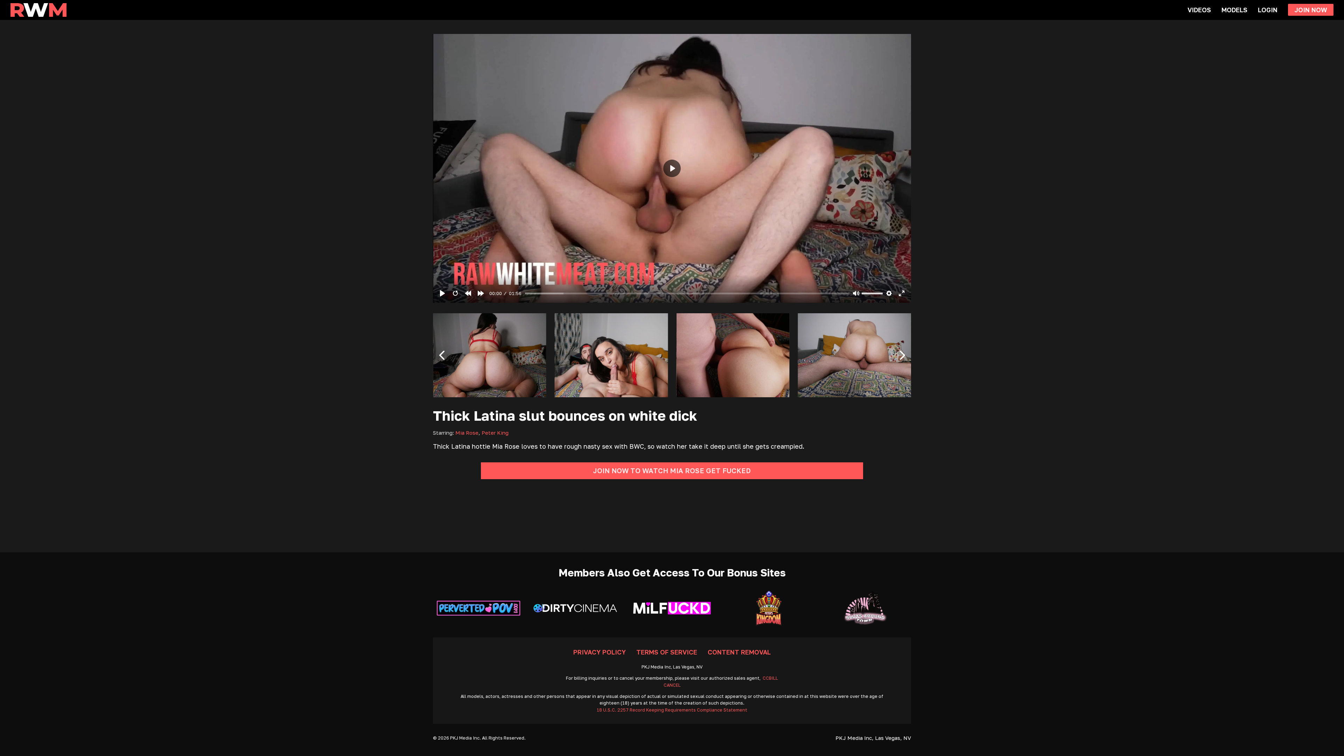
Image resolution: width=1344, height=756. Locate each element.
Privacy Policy (599, 652)
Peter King (495, 432)
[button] (441, 355)
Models (1234, 10)
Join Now (1310, 10)
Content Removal (739, 652)
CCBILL (770, 678)
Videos (1199, 10)
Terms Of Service (666, 652)
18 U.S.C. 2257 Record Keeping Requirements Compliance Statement (672, 710)
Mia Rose (466, 432)
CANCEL (672, 685)
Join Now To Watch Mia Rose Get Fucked (672, 471)
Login (1268, 10)
